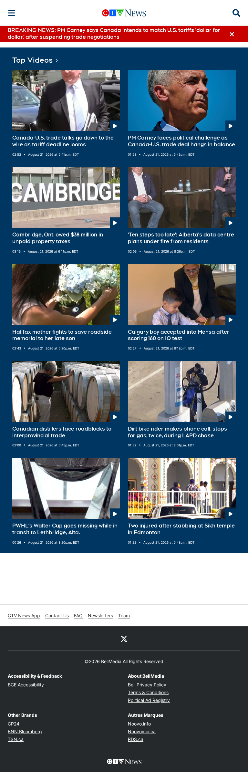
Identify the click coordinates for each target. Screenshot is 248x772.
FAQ (78, 615)
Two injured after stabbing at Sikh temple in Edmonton (181, 529)
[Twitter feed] (124, 638)
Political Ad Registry (149, 700)
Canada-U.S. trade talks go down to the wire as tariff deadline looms (63, 141)
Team (124, 615)
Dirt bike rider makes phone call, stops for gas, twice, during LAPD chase (177, 432)
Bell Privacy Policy (147, 684)
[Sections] (11, 13)
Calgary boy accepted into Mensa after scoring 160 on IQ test (178, 335)
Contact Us (57, 615)
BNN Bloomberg (25, 731)
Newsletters (100, 615)
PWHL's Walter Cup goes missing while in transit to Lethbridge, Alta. (65, 529)
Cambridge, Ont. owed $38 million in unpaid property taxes (57, 238)
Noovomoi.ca (142, 731)
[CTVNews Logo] (124, 12)
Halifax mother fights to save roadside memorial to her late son (62, 335)
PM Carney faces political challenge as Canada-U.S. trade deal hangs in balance (181, 141)
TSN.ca (16, 739)
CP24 (13, 723)
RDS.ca (135, 739)
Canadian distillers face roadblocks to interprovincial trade (61, 432)
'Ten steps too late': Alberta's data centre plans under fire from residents (181, 238)
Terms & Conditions (148, 692)
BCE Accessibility (26, 684)
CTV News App (24, 615)
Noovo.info (139, 723)
